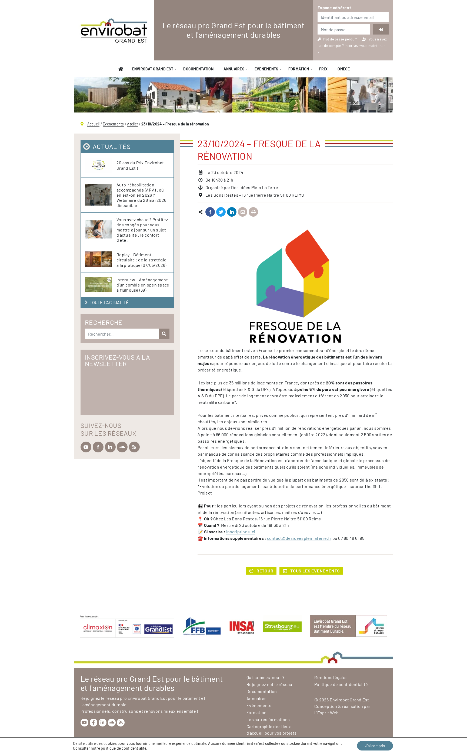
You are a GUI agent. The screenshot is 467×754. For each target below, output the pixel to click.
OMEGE (344, 69)
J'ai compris (375, 745)
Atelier (132, 124)
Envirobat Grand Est (152, 69)
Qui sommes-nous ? (265, 677)
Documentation (198, 69)
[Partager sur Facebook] (210, 212)
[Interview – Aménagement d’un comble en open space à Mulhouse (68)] (100, 284)
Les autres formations (268, 719)
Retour (264, 570)
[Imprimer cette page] (253, 212)
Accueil (93, 124)
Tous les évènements (315, 570)
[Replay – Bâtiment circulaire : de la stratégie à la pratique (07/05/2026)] (100, 259)
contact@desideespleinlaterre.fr (299, 538)
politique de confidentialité (123, 748)
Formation (298, 69)
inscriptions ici (240, 531)
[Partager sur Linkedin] (232, 212)
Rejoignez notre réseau (269, 684)
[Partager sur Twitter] (221, 212)
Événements (259, 705)
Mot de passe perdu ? (340, 39)
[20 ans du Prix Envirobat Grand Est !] (100, 165)
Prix (323, 69)
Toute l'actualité (109, 302)
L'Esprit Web (326, 712)
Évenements (113, 124)
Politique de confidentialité (341, 684)
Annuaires (234, 69)
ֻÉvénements (266, 69)
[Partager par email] (242, 212)
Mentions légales (331, 677)
